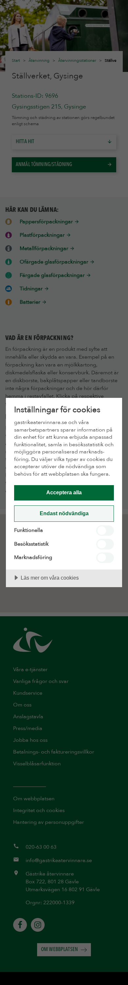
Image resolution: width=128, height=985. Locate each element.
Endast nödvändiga (64, 513)
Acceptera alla (64, 492)
